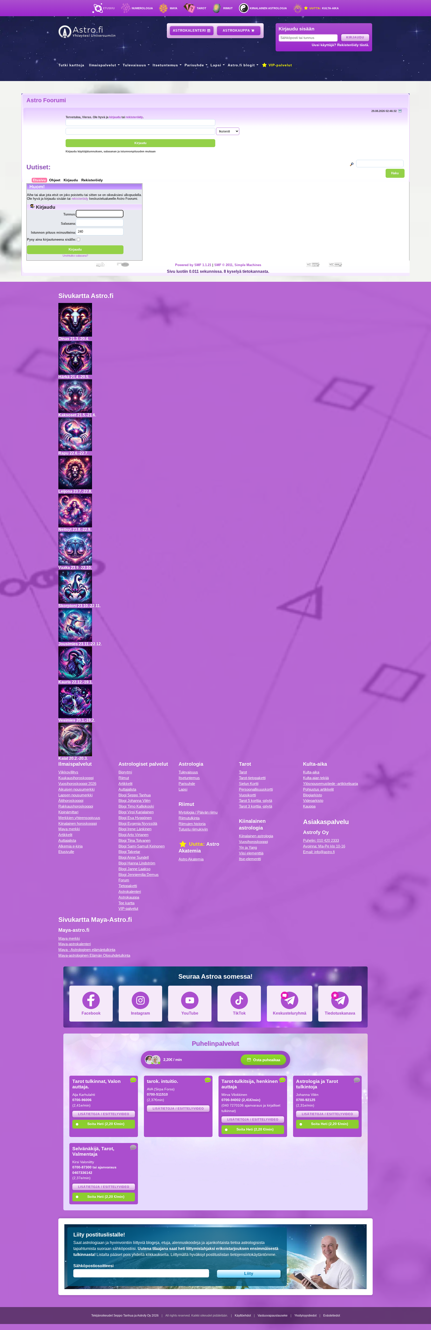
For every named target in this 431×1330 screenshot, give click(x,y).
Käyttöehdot (243, 1315)
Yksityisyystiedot (305, 1315)
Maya (173, 8)
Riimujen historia (192, 824)
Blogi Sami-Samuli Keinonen (141, 846)
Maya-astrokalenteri (74, 944)
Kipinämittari (68, 812)
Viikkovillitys (68, 772)
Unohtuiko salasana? (75, 255)
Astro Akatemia (191, 859)
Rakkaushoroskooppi (75, 806)
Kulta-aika (324, 8)
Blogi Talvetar (129, 852)
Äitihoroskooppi (70, 800)
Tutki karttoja (71, 65)
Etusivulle (66, 852)
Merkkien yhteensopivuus (79, 818)
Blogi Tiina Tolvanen (134, 840)
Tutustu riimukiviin (193, 829)
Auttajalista (67, 840)
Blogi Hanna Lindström (136, 863)
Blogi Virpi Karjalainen (136, 812)
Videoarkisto (313, 800)
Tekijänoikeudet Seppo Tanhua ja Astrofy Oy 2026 (125, 1315)
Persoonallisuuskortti (256, 789)
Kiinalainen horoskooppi (77, 823)
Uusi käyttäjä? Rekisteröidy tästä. (340, 45)
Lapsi (216, 65)
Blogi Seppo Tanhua (134, 795)
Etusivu (109, 8)
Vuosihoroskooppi (253, 842)
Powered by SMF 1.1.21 (193, 265)
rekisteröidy (134, 117)
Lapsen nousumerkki (75, 795)
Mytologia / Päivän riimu (198, 812)
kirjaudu (115, 117)
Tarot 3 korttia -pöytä (255, 806)
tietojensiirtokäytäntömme (252, 1254)
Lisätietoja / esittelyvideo (103, 1114)
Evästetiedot (331, 1315)
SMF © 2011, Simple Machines (237, 265)
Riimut (228, 8)
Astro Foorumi (46, 100)
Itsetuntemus (165, 65)
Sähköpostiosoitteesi (93, 1266)
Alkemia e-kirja (70, 846)
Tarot (201, 8)
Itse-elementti (250, 859)
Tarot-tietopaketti (252, 778)
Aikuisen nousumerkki (76, 789)
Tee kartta (126, 903)
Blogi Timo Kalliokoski (136, 806)
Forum (123, 880)
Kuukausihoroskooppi (76, 778)
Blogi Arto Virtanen (133, 835)
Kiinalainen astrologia (268, 8)
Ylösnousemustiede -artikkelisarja (330, 783)
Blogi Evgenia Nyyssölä (137, 823)
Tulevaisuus (134, 65)
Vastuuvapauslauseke (273, 1315)
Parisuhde (194, 65)
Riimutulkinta (189, 818)
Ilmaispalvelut (102, 65)
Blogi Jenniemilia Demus (138, 874)
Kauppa (309, 806)
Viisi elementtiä (251, 853)
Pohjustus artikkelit (318, 789)
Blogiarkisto (312, 795)
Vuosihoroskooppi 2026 (77, 783)
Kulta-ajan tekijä (316, 778)
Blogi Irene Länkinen (134, 829)
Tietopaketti (127, 886)
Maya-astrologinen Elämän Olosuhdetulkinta (94, 955)
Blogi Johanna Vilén (134, 800)
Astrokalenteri (190, 30)
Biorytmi (125, 772)
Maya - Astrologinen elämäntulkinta (86, 950)
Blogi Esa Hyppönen (135, 818)
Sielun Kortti (248, 783)
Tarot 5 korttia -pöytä (255, 800)
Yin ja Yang (248, 847)
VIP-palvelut (279, 65)
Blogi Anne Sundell (133, 857)
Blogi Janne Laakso (134, 869)
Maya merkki (69, 829)
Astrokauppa (237, 30)
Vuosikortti (247, 795)
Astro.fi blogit (241, 65)
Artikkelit (65, 835)
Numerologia (142, 8)
